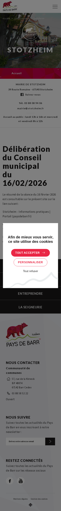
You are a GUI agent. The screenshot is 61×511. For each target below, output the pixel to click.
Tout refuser (30, 271)
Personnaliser (30, 262)
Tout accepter (27, 252)
